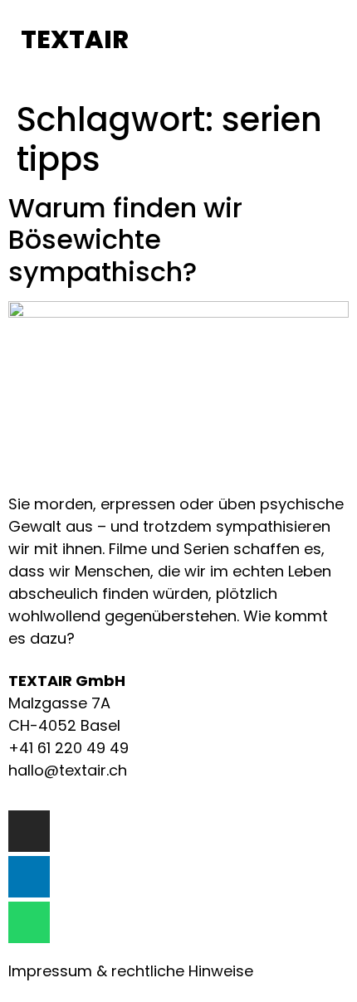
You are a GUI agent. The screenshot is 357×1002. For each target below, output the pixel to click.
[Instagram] (29, 831)
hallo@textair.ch (67, 770)
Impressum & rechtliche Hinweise (130, 971)
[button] (180, 41)
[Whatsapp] (29, 922)
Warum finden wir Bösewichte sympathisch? (125, 239)
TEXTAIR (75, 39)
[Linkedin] (29, 876)
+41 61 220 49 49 (68, 747)
